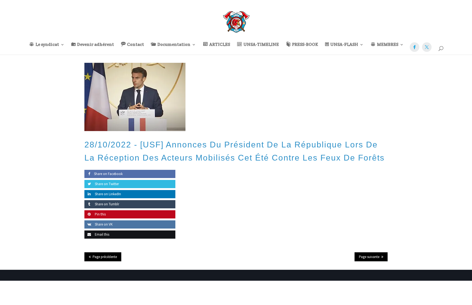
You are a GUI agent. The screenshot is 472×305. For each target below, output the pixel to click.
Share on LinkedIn (107, 194)
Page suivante (369, 256)
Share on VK (103, 224)
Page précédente (105, 256)
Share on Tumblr (106, 204)
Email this (101, 234)
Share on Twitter (106, 184)
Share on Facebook (108, 173)
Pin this (100, 214)
